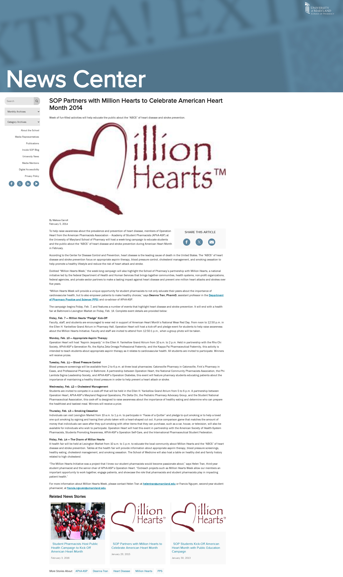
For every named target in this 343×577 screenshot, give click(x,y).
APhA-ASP (82, 571)
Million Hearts (143, 571)
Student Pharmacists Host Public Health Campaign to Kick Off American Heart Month (74, 547)
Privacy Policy (32, 176)
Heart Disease (121, 571)
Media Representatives (27, 136)
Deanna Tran (100, 571)
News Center (76, 78)
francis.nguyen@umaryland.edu (86, 488)
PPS (160, 571)
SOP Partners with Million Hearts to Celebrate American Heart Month (136, 546)
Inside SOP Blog (30, 150)
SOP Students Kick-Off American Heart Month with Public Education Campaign (196, 547)
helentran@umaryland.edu (159, 483)
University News (31, 156)
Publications (32, 143)
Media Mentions (30, 163)
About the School (30, 130)
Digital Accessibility (29, 169)
